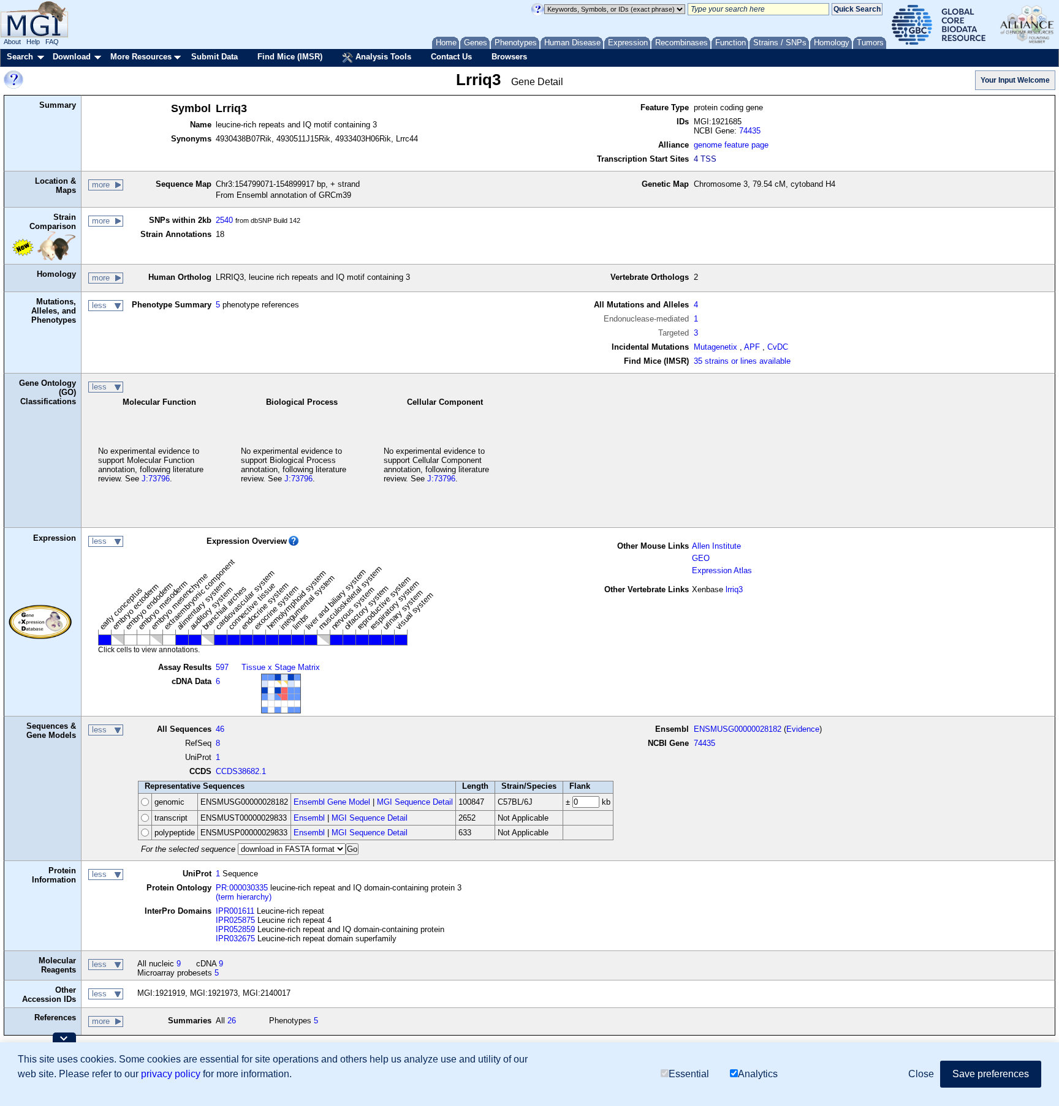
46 (220, 729)
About (12, 41)
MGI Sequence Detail (415, 802)
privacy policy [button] (170, 1074)
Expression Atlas (722, 570)
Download (72, 56)
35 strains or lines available (742, 361)
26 (231, 1020)
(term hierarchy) (243, 896)
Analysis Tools (382, 56)
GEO (701, 558)
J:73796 (156, 478)
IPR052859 (235, 929)
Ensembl (309, 817)
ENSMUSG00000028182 (737, 729)
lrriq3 (734, 589)
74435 (750, 130)
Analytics (758, 1074)
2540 (224, 220)
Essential (689, 1074)
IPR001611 (235, 911)
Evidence (802, 729)
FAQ (52, 41)
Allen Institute (716, 546)
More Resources (141, 56)
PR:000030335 (242, 887)
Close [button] (921, 1074)
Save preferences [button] (990, 1074)
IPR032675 (235, 938)
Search (20, 56)
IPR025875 (235, 920)
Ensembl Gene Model (332, 802)
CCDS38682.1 (241, 771)
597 (222, 667)
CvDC (777, 347)
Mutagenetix (715, 347)
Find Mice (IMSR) (289, 56)
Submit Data (214, 56)
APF (752, 347)
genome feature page (731, 144)
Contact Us (451, 56)
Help (33, 41)
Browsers (509, 56)
